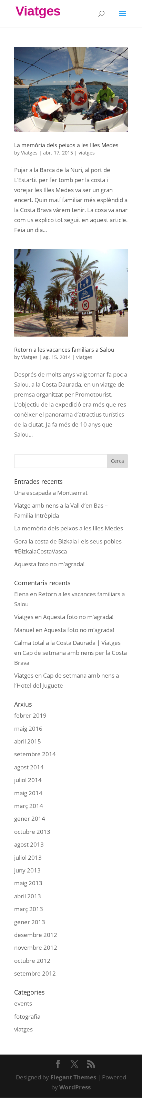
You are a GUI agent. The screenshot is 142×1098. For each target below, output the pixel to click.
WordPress (75, 1087)
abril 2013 (27, 896)
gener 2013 (29, 922)
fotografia (27, 1016)
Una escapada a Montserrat (51, 493)
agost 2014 (29, 767)
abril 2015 (27, 741)
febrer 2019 (30, 715)
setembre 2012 (35, 973)
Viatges (29, 152)
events (23, 1003)
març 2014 (28, 806)
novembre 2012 (35, 947)
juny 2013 (27, 870)
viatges (87, 152)
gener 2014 (29, 818)
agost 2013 (29, 844)
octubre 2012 (32, 961)
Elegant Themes (73, 1077)
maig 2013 (28, 883)
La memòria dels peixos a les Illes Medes (66, 145)
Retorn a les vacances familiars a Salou (64, 349)
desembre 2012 (35, 935)
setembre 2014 (35, 754)
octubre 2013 (32, 832)
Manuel (24, 630)
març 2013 (28, 909)
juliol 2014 (28, 780)
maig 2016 (28, 728)
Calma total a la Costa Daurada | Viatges (67, 643)
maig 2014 (28, 793)
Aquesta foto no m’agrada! (49, 564)
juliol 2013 (28, 857)
